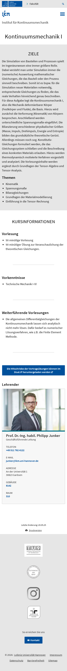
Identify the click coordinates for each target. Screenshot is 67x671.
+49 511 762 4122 (15, 450)
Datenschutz (16, 660)
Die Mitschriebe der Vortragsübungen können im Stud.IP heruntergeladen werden (33, 370)
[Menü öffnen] (62, 15)
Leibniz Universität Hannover (30, 654)
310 (8, 496)
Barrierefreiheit (35, 660)
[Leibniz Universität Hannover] (12, 4)
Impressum (56, 654)
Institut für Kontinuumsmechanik (25, 22)
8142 (8, 485)
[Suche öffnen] (63, 4)
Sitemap (52, 660)
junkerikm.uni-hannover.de (22, 460)
